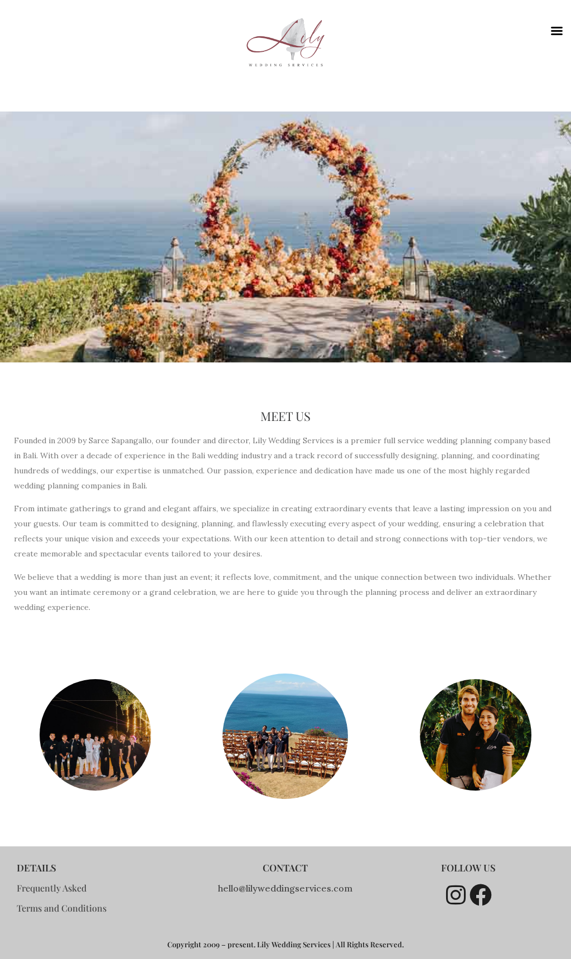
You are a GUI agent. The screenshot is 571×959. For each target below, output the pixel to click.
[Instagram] (455, 895)
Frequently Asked (51, 888)
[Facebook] (481, 895)
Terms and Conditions (62, 908)
